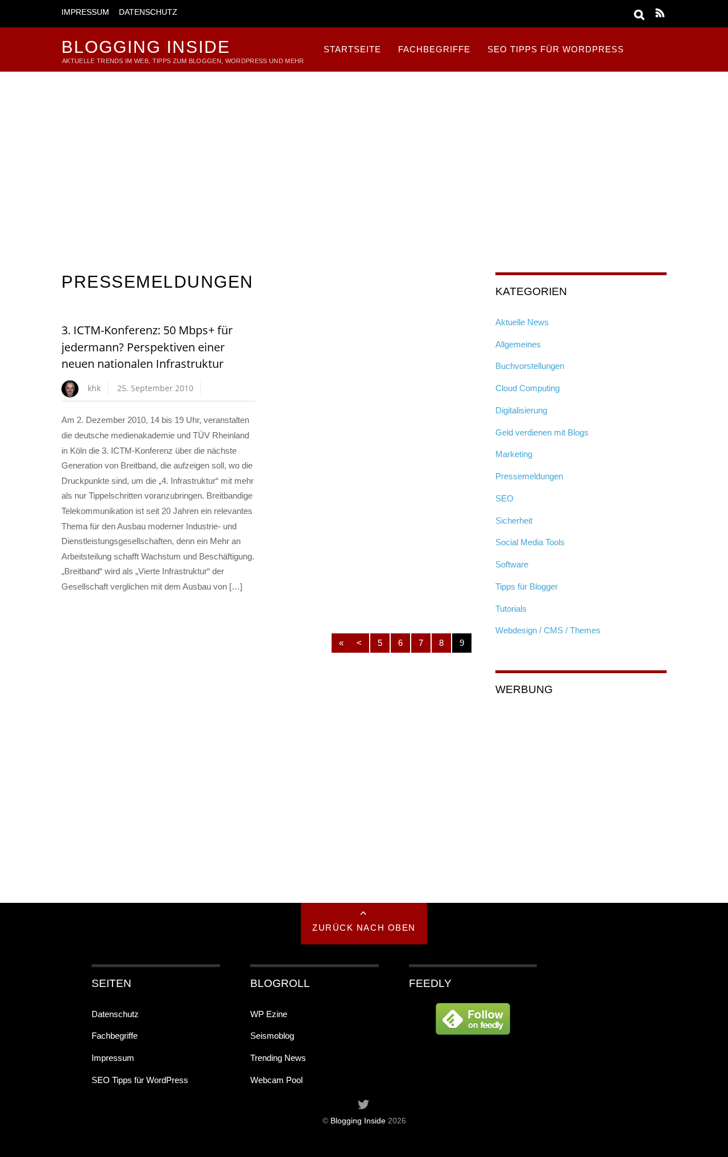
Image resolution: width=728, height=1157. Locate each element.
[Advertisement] (364, 157)
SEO (504, 498)
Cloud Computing (527, 388)
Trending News (278, 1058)
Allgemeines (518, 344)
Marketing (513, 454)
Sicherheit (513, 520)
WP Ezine (268, 1014)
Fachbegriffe (434, 49)
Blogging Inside (358, 1121)
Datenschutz (148, 12)
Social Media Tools (530, 542)
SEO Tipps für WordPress (555, 49)
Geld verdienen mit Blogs (542, 432)
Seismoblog (272, 1035)
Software (511, 564)
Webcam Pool (276, 1080)
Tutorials (511, 608)
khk (94, 388)
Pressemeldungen (529, 476)
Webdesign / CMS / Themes (548, 630)
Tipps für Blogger (526, 586)
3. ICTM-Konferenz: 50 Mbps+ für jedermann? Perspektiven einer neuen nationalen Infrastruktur (147, 346)
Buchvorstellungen (529, 366)
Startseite (352, 49)
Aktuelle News (522, 322)
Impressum (85, 12)
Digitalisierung (521, 410)
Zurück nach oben (363, 927)
